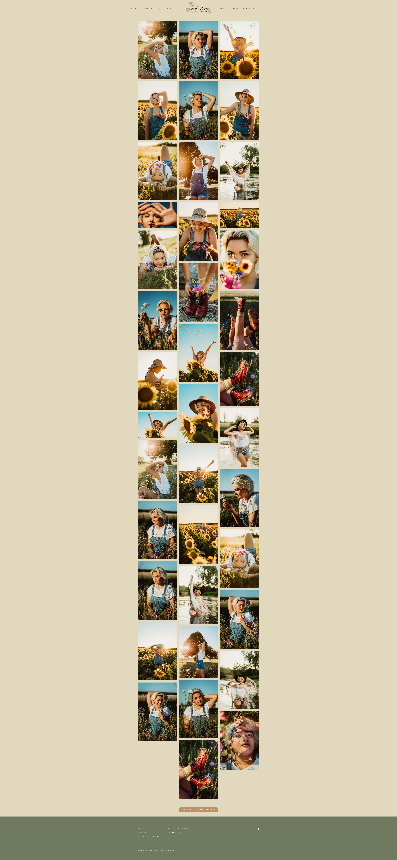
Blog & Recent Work (227, 8)
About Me (149, 8)
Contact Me (249, 8)
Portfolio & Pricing (169, 8)
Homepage (133, 8)
